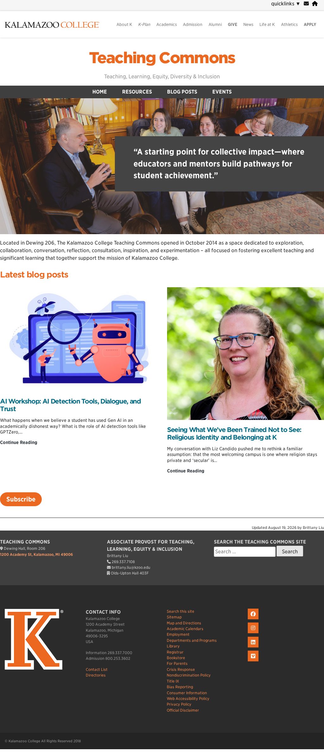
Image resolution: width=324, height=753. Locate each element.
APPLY (310, 24)
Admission (192, 24)
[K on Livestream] (254, 661)
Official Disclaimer (183, 710)
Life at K (267, 24)
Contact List (97, 669)
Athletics (289, 24)
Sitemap (174, 617)
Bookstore (176, 657)
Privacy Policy (179, 704)
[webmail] (306, 4)
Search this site (180, 611)
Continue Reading (18, 442)
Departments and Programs (192, 640)
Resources (137, 92)
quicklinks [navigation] (286, 4)
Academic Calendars (185, 628)
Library (173, 646)
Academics (166, 24)
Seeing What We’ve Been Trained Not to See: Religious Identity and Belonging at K (234, 433)
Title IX (173, 681)
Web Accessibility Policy (188, 698)
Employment (178, 634)
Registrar (175, 652)
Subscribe (20, 499)
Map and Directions (184, 623)
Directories (96, 675)
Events (222, 92)
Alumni (215, 24)
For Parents (177, 663)
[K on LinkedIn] (254, 647)
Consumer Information (187, 692)
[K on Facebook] (254, 619)
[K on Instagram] (254, 633)
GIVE (232, 24)
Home (99, 92)
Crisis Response (181, 669)
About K (124, 24)
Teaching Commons (162, 58)
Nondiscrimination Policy (189, 675)
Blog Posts (182, 92)
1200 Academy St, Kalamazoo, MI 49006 (36, 554)
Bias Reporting (180, 686)
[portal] (315, 4)
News (248, 24)
